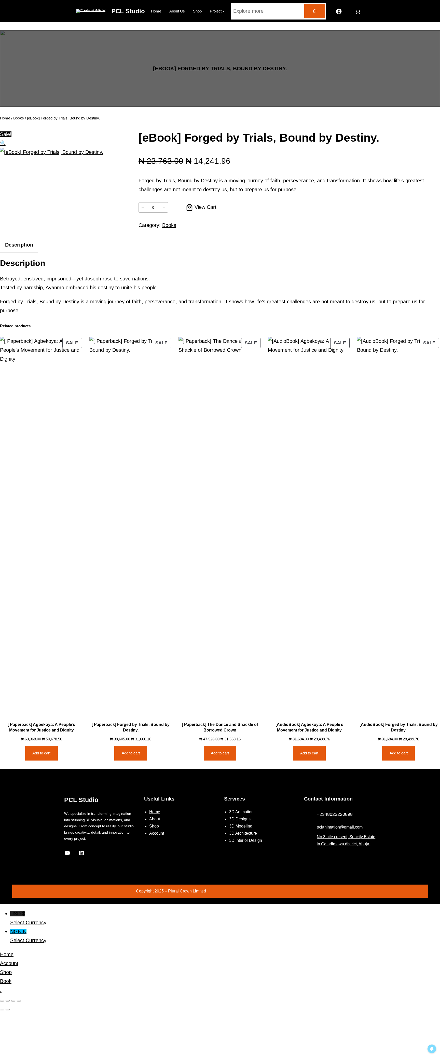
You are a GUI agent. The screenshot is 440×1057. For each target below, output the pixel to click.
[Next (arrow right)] (8, 1009)
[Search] (314, 11)
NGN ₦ (28, 936)
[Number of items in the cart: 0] (357, 11)
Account (156, 833)
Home (5, 118)
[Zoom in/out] (2, 1000)
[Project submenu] (224, 11)
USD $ (28, 918)
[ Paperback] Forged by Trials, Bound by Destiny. (131, 727)
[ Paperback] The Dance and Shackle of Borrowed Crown (220, 727)
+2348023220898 (335, 814)
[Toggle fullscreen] (8, 1000)
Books (18, 118)
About (154, 819)
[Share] (13, 1000)
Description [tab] (19, 245)
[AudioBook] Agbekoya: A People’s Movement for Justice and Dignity (309, 727)
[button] (3, 143)
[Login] (338, 11)
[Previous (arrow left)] (2, 1009)
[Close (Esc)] (19, 1000)
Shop (154, 826)
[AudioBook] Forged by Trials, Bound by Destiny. (399, 727)
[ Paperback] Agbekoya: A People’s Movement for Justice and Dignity (41, 727)
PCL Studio (128, 11)
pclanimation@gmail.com (340, 827)
